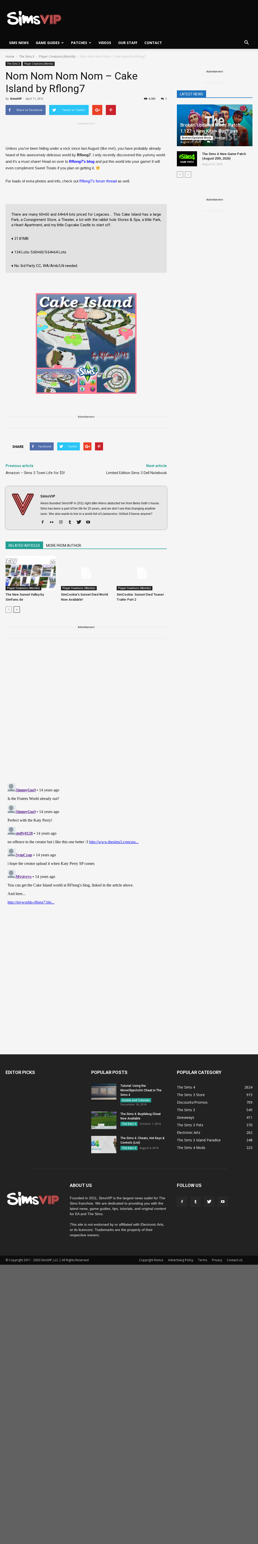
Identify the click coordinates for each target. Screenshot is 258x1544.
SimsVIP (16, 98)
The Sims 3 (13, 63)
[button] (246, 43)
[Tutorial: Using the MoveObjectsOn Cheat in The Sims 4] (103, 1092)
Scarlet (220, 137)
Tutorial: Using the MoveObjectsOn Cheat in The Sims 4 (141, 1090)
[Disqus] (86, 714)
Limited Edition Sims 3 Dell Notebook (136, 473)
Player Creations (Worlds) (38, 63)
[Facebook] (44, 522)
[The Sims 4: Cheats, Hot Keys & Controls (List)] (103, 1144)
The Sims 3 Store (191, 1094)
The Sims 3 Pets (190, 1125)
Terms (202, 1260)
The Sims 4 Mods (191, 1147)
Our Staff (127, 42)
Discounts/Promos (192, 1102)
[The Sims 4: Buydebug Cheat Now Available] (103, 1120)
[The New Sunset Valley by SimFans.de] (31, 573)
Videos (105, 42)
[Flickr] (53, 522)
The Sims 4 (129, 1124)
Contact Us (234, 1260)
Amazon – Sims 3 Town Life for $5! (35, 473)
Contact (153, 42)
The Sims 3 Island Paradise (199, 1140)
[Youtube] (90, 522)
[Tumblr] (72, 522)
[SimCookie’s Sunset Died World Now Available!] (86, 573)
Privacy (217, 1260)
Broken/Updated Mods (196, 137)
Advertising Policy (180, 1260)
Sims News (19, 42)
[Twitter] (81, 522)
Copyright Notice (151, 1260)
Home (10, 56)
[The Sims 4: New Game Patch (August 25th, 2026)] (187, 158)
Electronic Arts (188, 1132)
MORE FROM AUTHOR (63, 546)
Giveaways (185, 1117)
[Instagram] (62, 522)
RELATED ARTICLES (24, 546)
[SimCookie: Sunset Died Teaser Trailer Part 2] (142, 573)
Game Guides (48, 42)
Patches (79, 42)
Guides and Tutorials (136, 1100)
